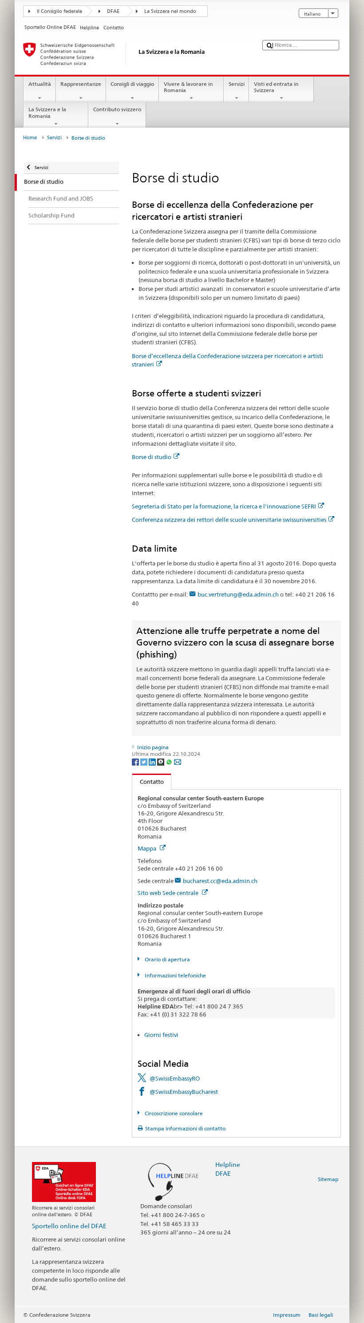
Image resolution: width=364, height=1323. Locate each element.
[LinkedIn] (153, 761)
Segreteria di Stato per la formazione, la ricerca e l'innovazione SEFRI (224, 506)
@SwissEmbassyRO (175, 1078)
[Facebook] (136, 761)
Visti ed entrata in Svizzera (276, 87)
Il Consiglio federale (59, 11)
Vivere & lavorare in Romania (188, 87)
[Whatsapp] (170, 761)
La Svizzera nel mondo (170, 11)
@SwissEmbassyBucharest (184, 1091)
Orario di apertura (166, 959)
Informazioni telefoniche (174, 975)
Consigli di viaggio (132, 84)
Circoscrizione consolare (172, 1113)
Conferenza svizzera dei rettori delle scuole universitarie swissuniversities (229, 519)
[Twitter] (144, 761)
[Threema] (161, 761)
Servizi (237, 84)
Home (30, 138)
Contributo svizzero (117, 109)
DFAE (113, 11)
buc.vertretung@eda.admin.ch (238, 594)
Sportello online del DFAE (69, 1226)
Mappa (148, 848)
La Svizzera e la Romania (47, 112)
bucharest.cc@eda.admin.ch (220, 880)
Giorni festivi (161, 1034)
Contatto (148, 781)
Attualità (39, 84)
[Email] (177, 761)
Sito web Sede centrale (169, 892)
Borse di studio (151, 456)
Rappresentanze (80, 84)
